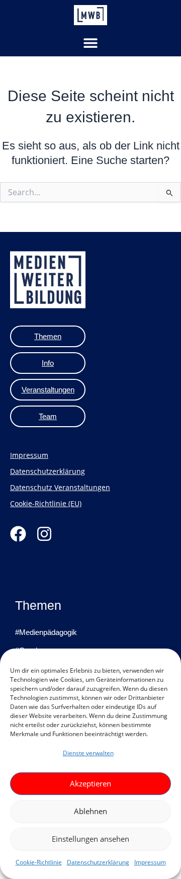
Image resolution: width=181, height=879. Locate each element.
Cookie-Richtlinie (39, 862)
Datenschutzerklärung (98, 862)
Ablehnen (90, 811)
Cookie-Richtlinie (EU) (45, 503)
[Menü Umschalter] (90, 42)
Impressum (150, 862)
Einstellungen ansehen (90, 839)
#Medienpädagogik (46, 632)
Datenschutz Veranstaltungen (60, 487)
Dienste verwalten (88, 753)
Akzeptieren (90, 783)
